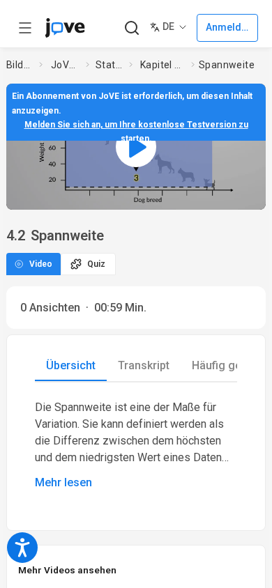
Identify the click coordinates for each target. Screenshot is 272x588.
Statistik (110, 64)
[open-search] (131, 28)
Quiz (96, 264)
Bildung (20, 64)
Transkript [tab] (143, 365)
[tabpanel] (136, 445)
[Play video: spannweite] (136, 147)
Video (40, 264)
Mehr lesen (63, 482)
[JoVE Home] (65, 28)
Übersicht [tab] (71, 365)
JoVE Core (65, 64)
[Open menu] (25, 28)
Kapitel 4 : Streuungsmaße (163, 64)
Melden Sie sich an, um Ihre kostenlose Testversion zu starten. (136, 132)
